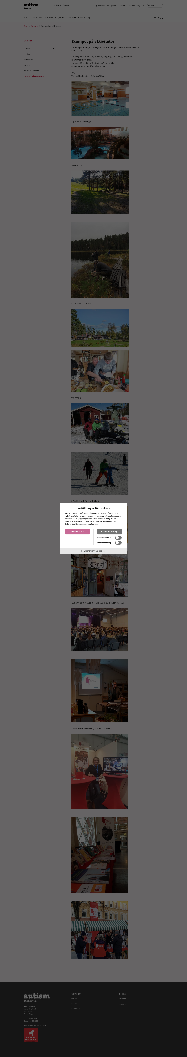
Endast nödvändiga (109, 531)
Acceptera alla (77, 531)
